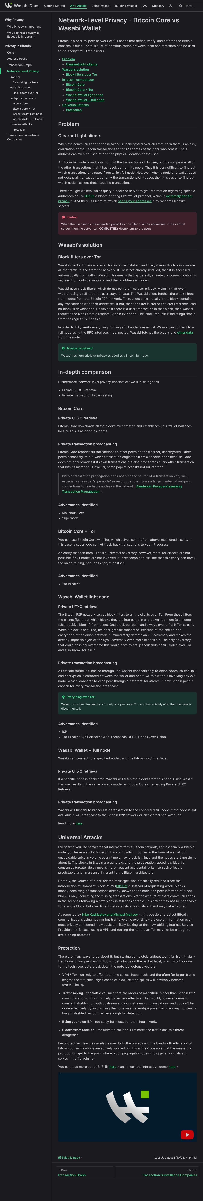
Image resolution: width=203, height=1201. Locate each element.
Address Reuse (17, 58)
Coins (11, 52)
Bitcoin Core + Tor (24, 108)
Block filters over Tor (25, 92)
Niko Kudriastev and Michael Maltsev (110, 914)
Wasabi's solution (20, 87)
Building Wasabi (126, 5)
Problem (15, 77)
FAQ (144, 5)
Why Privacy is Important (24, 26)
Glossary (158, 5)
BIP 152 (121, 886)
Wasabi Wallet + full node (28, 119)
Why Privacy (14, 20)
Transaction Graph (19, 65)
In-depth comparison (23, 98)
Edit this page (71, 1157)
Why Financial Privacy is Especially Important (23, 34)
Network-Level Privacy (23, 71)
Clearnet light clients (25, 82)
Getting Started (54, 5)
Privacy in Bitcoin (18, 46)
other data (185, 332)
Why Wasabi (78, 5)
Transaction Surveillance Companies (23, 137)
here (79, 823)
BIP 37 (89, 196)
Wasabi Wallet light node (28, 113)
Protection (19, 129)
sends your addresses (135, 201)
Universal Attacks (21, 124)
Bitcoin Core (20, 103)
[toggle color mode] (171, 6)
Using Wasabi (100, 5)
